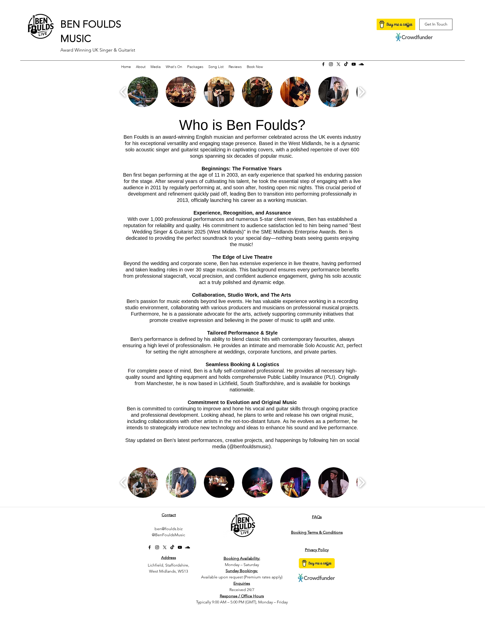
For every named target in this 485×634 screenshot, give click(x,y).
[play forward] (362, 92)
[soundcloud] (361, 64)
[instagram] (330, 64)
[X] (338, 64)
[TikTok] (346, 64)
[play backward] (123, 92)
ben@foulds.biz (169, 528)
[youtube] (353, 64)
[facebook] (323, 64)
